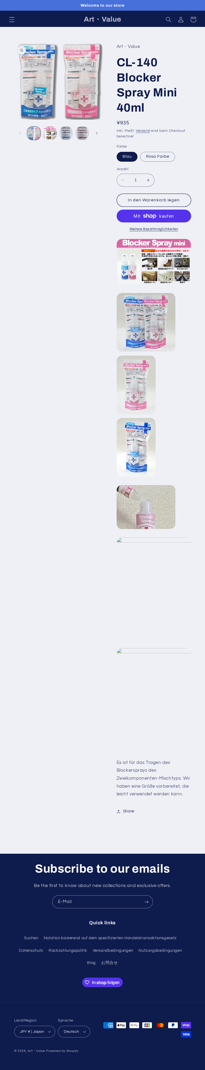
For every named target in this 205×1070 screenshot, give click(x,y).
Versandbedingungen (113, 951)
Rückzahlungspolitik (68, 951)
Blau (127, 156)
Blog (91, 963)
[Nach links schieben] (20, 133)
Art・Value (36, 1050)
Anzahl (123, 169)
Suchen (31, 938)
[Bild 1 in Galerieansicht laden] (34, 133)
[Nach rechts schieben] (96, 133)
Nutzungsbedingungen (160, 951)
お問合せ (109, 963)
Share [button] (128, 811)
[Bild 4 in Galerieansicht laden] (82, 133)
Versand (143, 131)
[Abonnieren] (146, 901)
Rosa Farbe (157, 156)
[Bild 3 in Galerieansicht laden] (66, 133)
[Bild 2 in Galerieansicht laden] (50, 133)
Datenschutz (31, 951)
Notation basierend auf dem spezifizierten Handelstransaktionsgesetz (110, 938)
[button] (12, 19)
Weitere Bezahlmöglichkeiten (153, 229)
